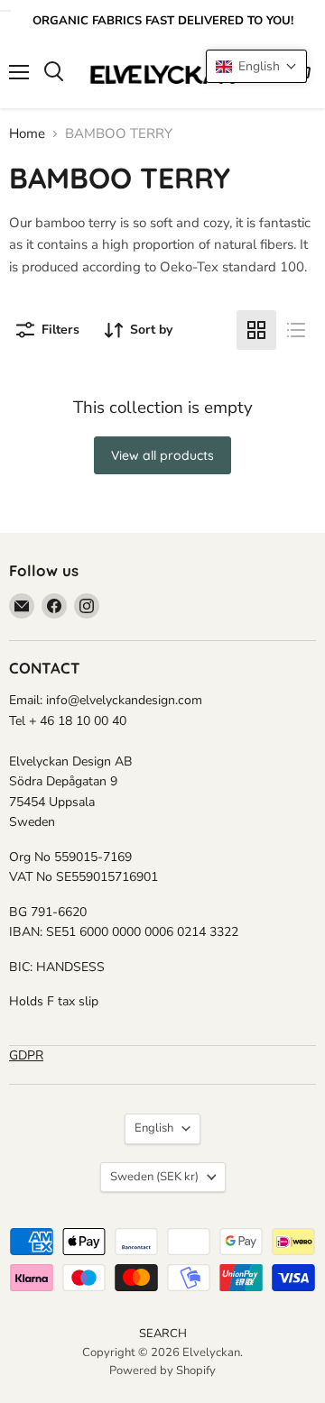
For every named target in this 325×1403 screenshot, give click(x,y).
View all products (162, 455)
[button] (256, 66)
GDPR (26, 1055)
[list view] (296, 330)
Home (27, 134)
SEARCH (163, 1333)
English (154, 1128)
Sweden (154, 1177)
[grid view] (256, 330)
